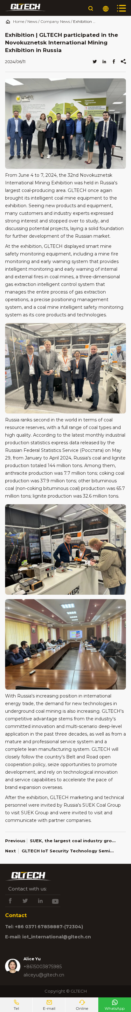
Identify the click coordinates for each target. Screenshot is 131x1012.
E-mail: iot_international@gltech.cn (48, 937)
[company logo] (25, 8)
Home (18, 21)
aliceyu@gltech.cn (44, 975)
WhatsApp (115, 1005)
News (32, 21)
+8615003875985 (43, 966)
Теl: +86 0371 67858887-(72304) (44, 926)
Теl (16, 1005)
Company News (55, 21)
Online (82, 1005)
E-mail (49, 1005)
